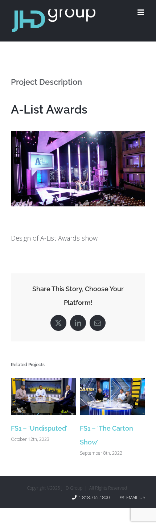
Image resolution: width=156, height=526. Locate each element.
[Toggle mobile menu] (141, 12)
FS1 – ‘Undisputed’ (39, 428)
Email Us (134, 497)
